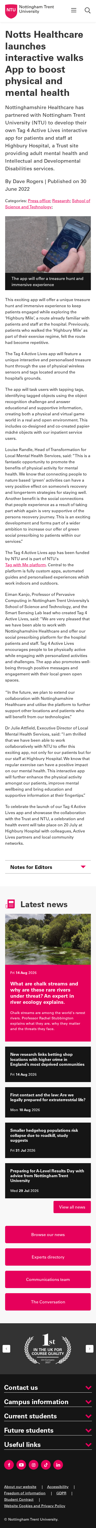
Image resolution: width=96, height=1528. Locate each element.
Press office (39, 200)
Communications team (48, 1279)
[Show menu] (74, 11)
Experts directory (48, 1257)
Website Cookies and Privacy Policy (34, 1505)
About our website (20, 1486)
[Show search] (88, 11)
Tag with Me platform (25, 564)
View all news (72, 1207)
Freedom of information (25, 1493)
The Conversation (48, 1301)
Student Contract (19, 1499)
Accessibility (58, 1486)
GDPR (61, 1493)
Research (61, 200)
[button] (6, 1349)
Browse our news (48, 1234)
